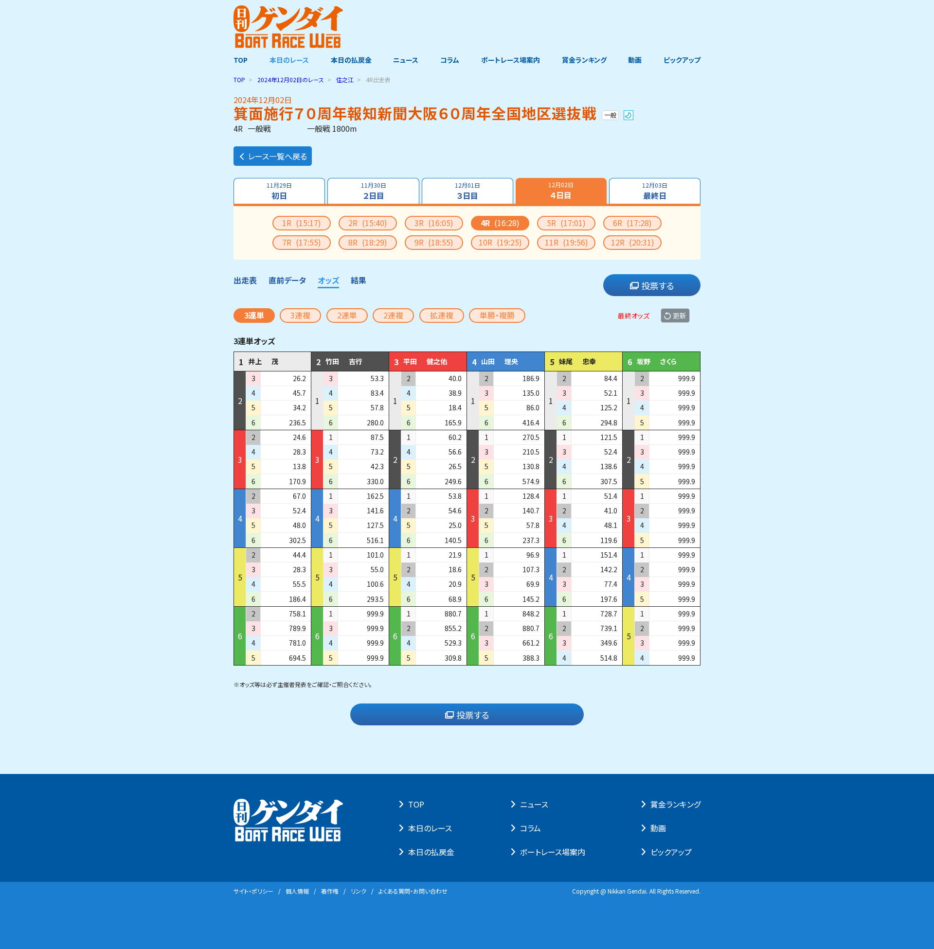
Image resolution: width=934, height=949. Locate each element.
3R (433, 222)
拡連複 (441, 315)
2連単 (347, 315)
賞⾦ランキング (675, 804)
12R (632, 242)
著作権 (330, 891)
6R (632, 222)
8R (367, 242)
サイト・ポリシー (253, 891)
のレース (290, 79)
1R (301, 222)
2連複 (393, 315)
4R (500, 222)
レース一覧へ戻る (277, 156)
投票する (657, 285)
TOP (241, 60)
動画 (635, 60)
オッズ (328, 280)
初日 (279, 191)
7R (301, 242)
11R (566, 242)
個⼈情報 (297, 891)
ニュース (405, 60)
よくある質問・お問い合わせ (413, 891)
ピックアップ (682, 60)
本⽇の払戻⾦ (431, 852)
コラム (449, 60)
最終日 (654, 191)
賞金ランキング (584, 60)
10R (500, 242)
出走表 (245, 280)
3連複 (300, 315)
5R (566, 222)
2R (367, 222)
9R (433, 242)
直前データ (287, 280)
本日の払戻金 (351, 60)
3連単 (254, 315)
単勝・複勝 (497, 315)
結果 (358, 280)
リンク (358, 891)
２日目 (373, 191)
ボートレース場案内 (510, 60)
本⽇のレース (430, 828)
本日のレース (289, 60)
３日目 (467, 191)
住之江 (345, 79)
